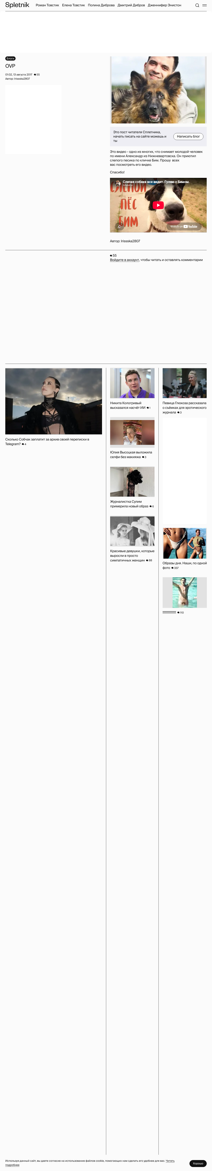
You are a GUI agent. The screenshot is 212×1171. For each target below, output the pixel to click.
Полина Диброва (101, 5)
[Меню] (204, 5)
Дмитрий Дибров (131, 5)
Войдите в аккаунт (124, 260)
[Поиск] (197, 5)
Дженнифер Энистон (164, 5)
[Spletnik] (17, 5)
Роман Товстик (47, 5)
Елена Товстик (73, 5)
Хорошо (198, 1163)
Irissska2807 (130, 241)
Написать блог (188, 136)
